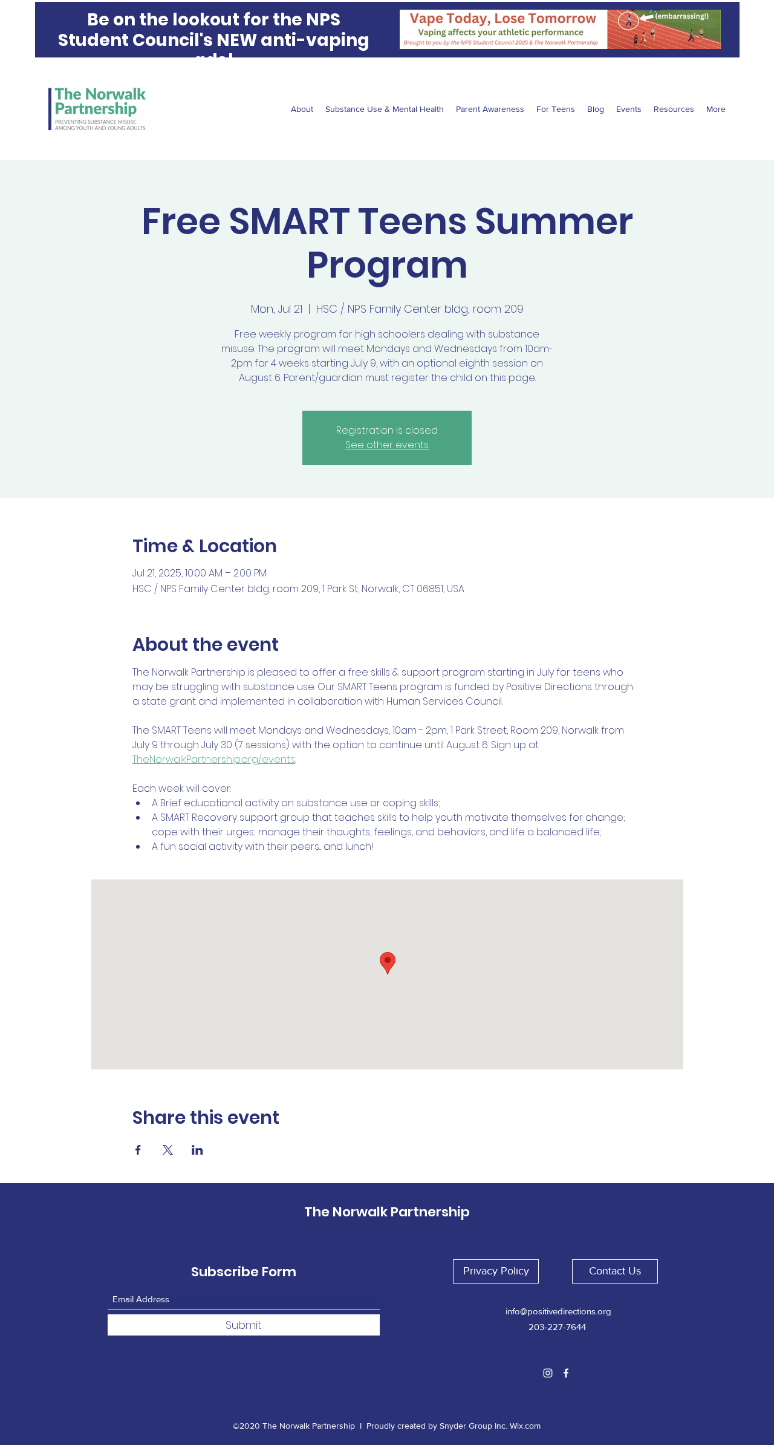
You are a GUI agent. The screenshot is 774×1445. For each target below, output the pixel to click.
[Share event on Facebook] (138, 1150)
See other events (387, 445)
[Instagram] (548, 1373)
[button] (496, 1271)
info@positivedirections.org (558, 1311)
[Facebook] (566, 1373)
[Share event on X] (168, 1150)
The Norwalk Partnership (387, 1211)
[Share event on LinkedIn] (197, 1150)
